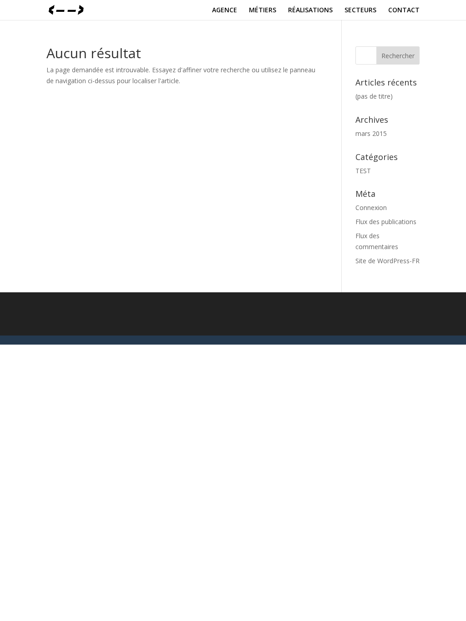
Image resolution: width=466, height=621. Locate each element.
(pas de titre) (374, 96)
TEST (363, 170)
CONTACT (404, 10)
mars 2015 (371, 133)
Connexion (371, 207)
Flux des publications (385, 221)
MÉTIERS (262, 10)
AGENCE (224, 10)
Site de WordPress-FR (387, 260)
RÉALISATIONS (310, 10)
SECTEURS (360, 10)
